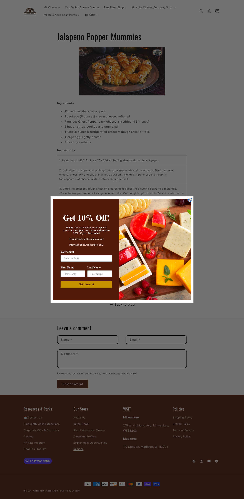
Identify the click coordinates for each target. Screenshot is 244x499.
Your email (67, 252)
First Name (67, 267)
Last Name (94, 267)
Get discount (86, 284)
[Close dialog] (190, 199)
